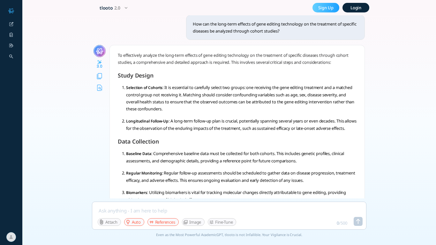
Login (356, 8)
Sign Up (326, 8)
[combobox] (114, 8)
